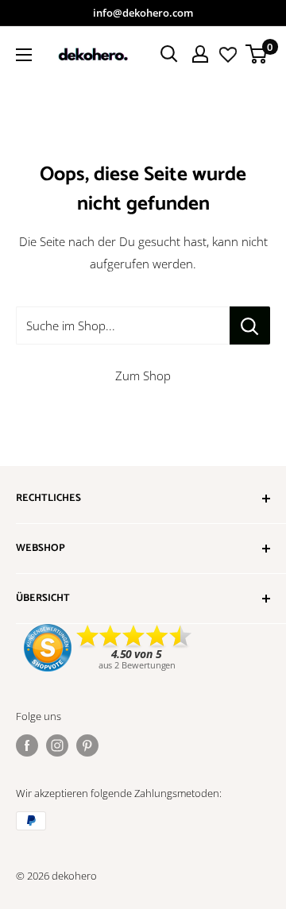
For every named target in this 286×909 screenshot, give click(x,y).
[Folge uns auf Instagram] (57, 745)
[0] (257, 54)
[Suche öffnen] (169, 54)
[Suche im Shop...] (250, 325)
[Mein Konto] (200, 54)
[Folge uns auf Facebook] (27, 745)
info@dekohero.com (143, 13)
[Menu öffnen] (24, 54)
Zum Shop (143, 375)
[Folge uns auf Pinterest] (87, 745)
